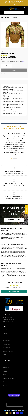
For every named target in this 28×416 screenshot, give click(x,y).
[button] (3, 8)
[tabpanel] (14, 143)
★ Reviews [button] (26, 209)
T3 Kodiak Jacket (14, 17)
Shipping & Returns (8, 351)
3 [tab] (16, 158)
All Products (7, 17)
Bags (4, 374)
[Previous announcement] (2, 3)
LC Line (4, 385)
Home (2, 17)
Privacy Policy (6, 340)
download (14, 219)
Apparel (5, 371)
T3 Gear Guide (7, 347)
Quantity (3, 63)
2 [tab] (14, 158)
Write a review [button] (14, 291)
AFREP (4, 355)
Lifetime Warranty (7, 337)
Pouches (5, 382)
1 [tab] (12, 158)
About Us (5, 330)
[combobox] (14, 12)
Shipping (3, 59)
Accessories (6, 367)
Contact (5, 333)
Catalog (5, 389)
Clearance (6, 364)
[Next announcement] (25, 3)
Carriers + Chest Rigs (8, 378)
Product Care (6, 344)
